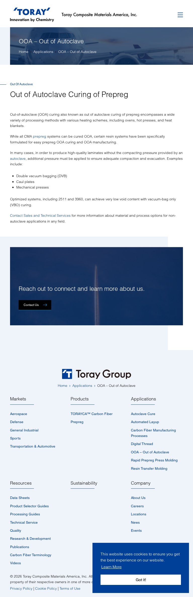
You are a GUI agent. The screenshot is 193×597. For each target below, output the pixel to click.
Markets (18, 399)
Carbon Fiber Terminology (30, 555)
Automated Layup (145, 422)
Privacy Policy (21, 588)
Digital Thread (142, 444)
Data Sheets (20, 498)
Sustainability (84, 483)
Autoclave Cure (143, 414)
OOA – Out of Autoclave (150, 452)
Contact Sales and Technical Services (40, 215)
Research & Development (30, 539)
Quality (15, 530)
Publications (19, 547)
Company (141, 483)
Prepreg (77, 422)
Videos (15, 563)
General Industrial (24, 430)
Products (80, 399)
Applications (143, 399)
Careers (137, 506)
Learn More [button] (111, 566)
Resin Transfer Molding (149, 468)
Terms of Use (70, 588)
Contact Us (31, 305)
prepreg (39, 136)
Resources (21, 483)
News (135, 522)
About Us (138, 498)
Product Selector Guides (29, 506)
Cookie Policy (46, 588)
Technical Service (24, 522)
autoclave (18, 158)
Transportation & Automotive (32, 446)
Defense (16, 422)
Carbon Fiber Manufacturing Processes (153, 433)
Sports (15, 438)
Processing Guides (25, 514)
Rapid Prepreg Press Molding (154, 460)
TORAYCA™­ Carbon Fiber (92, 414)
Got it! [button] (141, 579)
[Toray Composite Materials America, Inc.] (77, 15)
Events (136, 530)
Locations (138, 514)
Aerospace (18, 414)
